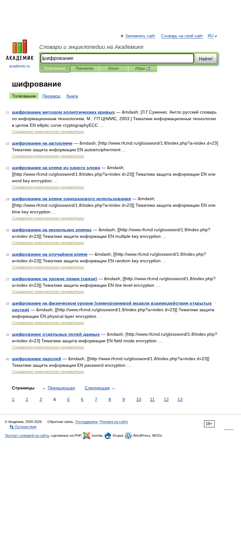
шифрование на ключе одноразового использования (71, 198)
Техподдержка (86, 422)
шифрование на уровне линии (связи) (54, 278)
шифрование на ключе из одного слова (56, 167)
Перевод (51, 96)
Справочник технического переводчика (48, 132)
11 (152, 399)
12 (166, 399)
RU (210, 36)
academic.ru (19, 66)
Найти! (206, 58)
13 (180, 399)
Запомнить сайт (140, 36)
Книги (113, 68)
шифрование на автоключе (42, 143)
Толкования (54, 68)
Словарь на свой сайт (182, 36)
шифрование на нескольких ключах (52, 229)
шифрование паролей (36, 358)
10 (138, 399)
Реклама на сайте (113, 422)
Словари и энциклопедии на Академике (91, 47)
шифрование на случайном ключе (50, 254)
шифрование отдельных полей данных (56, 334)
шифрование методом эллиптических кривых (63, 112)
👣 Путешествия (22, 427)
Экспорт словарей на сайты (27, 435)
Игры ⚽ (143, 68)
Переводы (84, 68)
